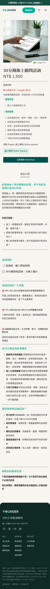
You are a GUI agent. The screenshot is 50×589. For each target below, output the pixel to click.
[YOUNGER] (9, 10)
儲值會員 (18, 545)
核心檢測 (5, 541)
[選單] (45, 10)
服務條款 (15, 584)
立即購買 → (37, 2)
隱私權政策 (6, 584)
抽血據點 (18, 555)
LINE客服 (30, 541)
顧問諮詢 (5, 550)
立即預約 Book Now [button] (26, 160)
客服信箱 (30, 545)
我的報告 (18, 550)
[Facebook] (4, 529)
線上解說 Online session (16, 152)
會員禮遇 (18, 541)
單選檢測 (5, 545)
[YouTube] (20, 529)
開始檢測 (28, 10)
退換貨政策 (25, 584)
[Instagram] (9, 529)
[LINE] (15, 529)
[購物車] (39, 10)
